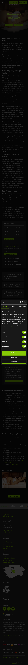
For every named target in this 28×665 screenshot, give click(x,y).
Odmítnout (14, 361)
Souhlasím (14, 353)
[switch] (24, 337)
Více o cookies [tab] (22, 306)
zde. (11, 326)
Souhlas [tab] (5, 306)
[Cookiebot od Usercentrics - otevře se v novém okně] (20, 302)
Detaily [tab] (13, 306)
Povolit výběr (14, 357)
